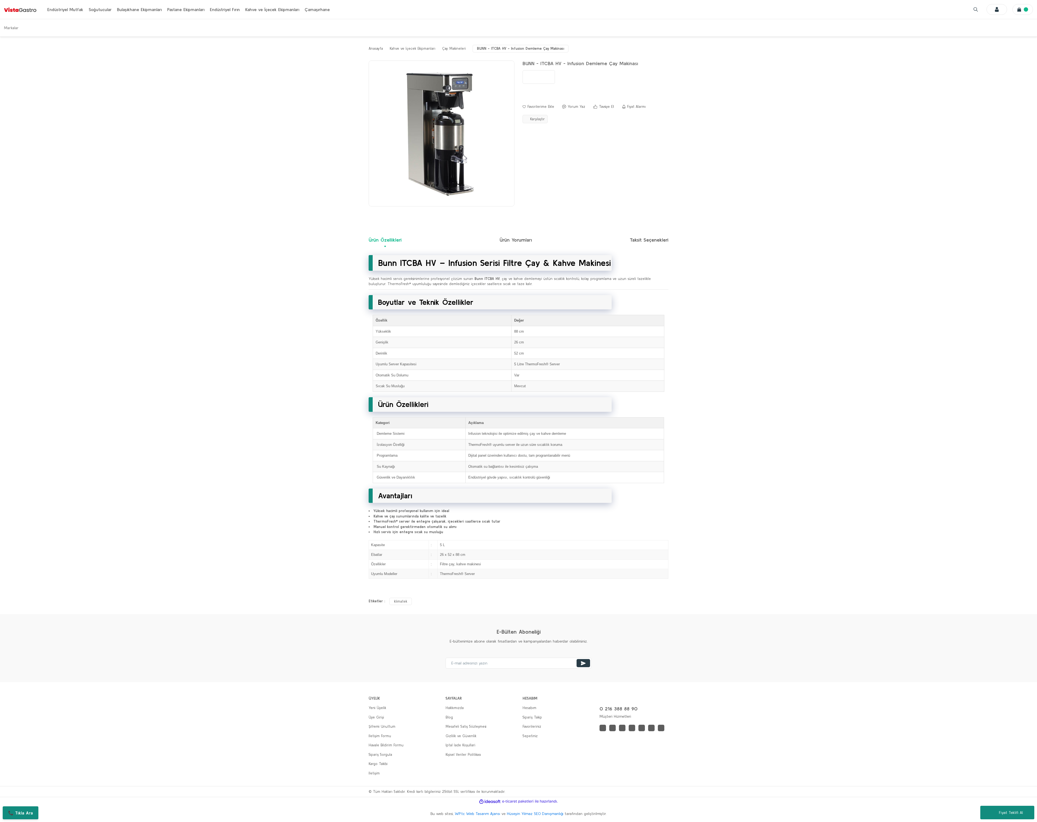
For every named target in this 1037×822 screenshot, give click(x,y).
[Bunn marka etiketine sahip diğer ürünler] (539, 77)
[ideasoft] (490, 801)
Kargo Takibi (378, 764)
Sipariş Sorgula (380, 755)
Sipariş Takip (532, 717)
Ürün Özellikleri (385, 240)
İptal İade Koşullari (460, 745)
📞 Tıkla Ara (20, 812)
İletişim (374, 773)
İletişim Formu (380, 736)
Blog (449, 717)
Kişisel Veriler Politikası (463, 755)
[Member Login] (997, 9)
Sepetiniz (530, 736)
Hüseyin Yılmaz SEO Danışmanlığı (535, 813)
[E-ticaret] (518, 801)
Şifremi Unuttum (382, 726)
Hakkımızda (455, 708)
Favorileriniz (532, 726)
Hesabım (529, 708)
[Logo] (20, 9)
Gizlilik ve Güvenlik (461, 736)
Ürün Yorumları (516, 240)
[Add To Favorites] (538, 106)
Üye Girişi (376, 717)
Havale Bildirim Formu (386, 745)
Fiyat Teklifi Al (1011, 812)
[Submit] (583, 663)
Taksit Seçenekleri (649, 240)
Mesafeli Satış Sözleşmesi (466, 726)
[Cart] (1022, 9)
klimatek (400, 601)
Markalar (11, 28)
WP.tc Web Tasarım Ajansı (477, 813)
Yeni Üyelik (377, 708)
